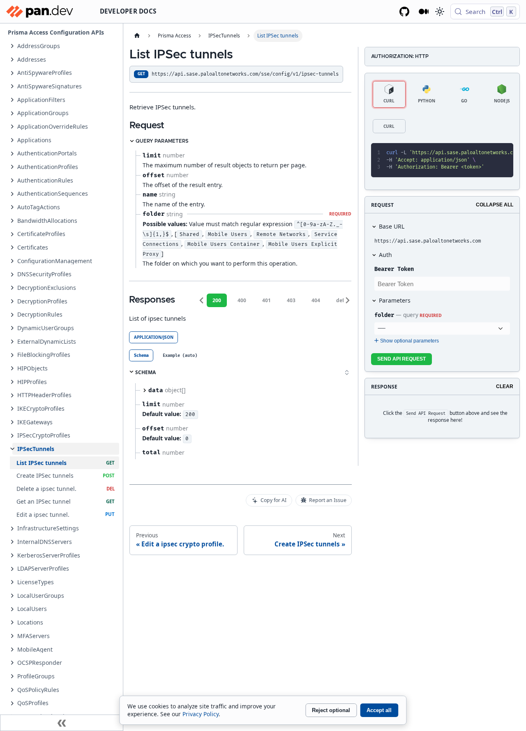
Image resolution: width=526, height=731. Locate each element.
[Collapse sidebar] (61, 723)
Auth (385, 255)
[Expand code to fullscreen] (503, 153)
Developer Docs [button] (128, 11)
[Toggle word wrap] (475, 153)
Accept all (379, 710)
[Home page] (136, 36)
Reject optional (331, 710)
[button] (65, 46)
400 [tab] (242, 300)
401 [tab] (266, 300)
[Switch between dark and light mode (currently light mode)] (439, 11)
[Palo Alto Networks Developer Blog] (424, 11)
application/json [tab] (153, 337)
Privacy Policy (200, 714)
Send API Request (401, 359)
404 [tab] (315, 300)
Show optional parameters (409, 341)
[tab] (141, 355)
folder (384, 315)
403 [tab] (291, 300)
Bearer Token (394, 269)
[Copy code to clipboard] (489, 153)
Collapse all (494, 205)
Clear (504, 386)
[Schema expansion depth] (346, 372)
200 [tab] (216, 300)
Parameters (395, 300)
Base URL (391, 226)
